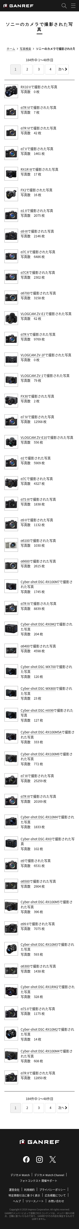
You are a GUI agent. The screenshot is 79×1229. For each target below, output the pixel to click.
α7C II (25, 251)
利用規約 (29, 1189)
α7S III (25, 499)
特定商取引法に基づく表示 (24, 1195)
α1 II (24, 210)
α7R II (25, 1073)
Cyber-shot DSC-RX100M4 (40, 1051)
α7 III (24, 775)
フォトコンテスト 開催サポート (38, 1180)
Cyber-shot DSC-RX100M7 (40, 581)
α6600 (25, 561)
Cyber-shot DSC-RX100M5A (41, 732)
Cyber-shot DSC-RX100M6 (40, 754)
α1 (22, 458)
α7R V (25, 334)
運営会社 (14, 1189)
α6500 (25, 881)
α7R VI (25, 107)
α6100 (25, 540)
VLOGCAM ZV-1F (33, 355)
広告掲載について (55, 1195)
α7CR (25, 272)
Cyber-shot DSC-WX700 (38, 666)
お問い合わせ (56, 1201)
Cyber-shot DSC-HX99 (37, 710)
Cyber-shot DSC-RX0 (36, 839)
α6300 (25, 966)
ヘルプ (17, 1201)
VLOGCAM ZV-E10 (34, 437)
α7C (24, 478)
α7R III (25, 796)
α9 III (24, 231)
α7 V (24, 148)
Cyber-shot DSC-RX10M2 (39, 1029)
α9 (22, 860)
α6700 (25, 293)
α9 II (24, 520)
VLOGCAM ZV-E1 (33, 313)
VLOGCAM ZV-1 (32, 375)
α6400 (25, 646)
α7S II (25, 1008)
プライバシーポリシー (52, 1189)
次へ (61, 69)
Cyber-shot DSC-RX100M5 (40, 901)
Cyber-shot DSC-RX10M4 (39, 817)
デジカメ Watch (20, 1175)
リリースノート (34, 1201)
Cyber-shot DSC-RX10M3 (39, 944)
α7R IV (25, 603)
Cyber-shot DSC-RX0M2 (38, 624)
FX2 (23, 190)
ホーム (11, 49)
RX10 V (26, 86)
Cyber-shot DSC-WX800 (38, 688)
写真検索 (25, 49)
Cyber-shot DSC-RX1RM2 (39, 986)
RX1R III (26, 169)
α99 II (25, 923)
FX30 (24, 396)
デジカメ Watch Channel (49, 1175)
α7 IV (24, 416)
